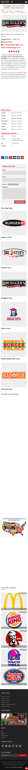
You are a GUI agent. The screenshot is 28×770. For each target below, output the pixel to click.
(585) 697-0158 (7, 42)
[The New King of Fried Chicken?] (5, 722)
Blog (2, 731)
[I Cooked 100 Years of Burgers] (23, 716)
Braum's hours (5, 702)
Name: (4, 170)
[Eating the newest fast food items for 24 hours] (23, 722)
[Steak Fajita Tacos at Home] (14, 716)
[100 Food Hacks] (5, 716)
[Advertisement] (14, 93)
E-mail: (4, 177)
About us (3, 733)
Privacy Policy (4, 735)
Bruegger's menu (22, 72)
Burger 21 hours (5, 696)
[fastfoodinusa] (7, 1)
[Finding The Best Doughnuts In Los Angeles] (14, 722)
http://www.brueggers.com (11, 47)
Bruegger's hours (5, 700)
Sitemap (3, 737)
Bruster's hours (5, 698)
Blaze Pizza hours (5, 706)
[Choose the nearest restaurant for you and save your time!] (14, 528)
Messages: (5, 187)
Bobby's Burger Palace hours (8, 704)
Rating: (4, 184)
